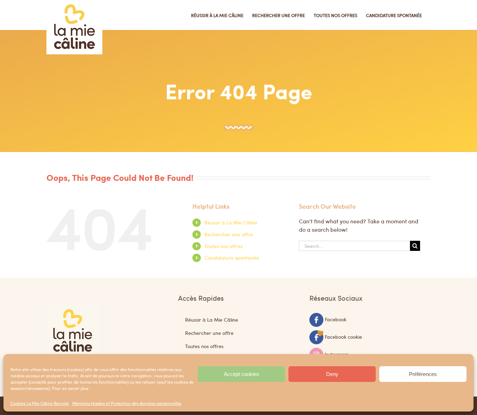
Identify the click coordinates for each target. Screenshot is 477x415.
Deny (332, 374)
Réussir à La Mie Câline (230, 222)
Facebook (335, 318)
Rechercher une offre (228, 234)
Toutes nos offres (223, 246)
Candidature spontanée (231, 257)
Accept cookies (241, 374)
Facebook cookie (343, 336)
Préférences (423, 374)
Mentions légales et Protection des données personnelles (126, 403)
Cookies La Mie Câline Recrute (39, 403)
